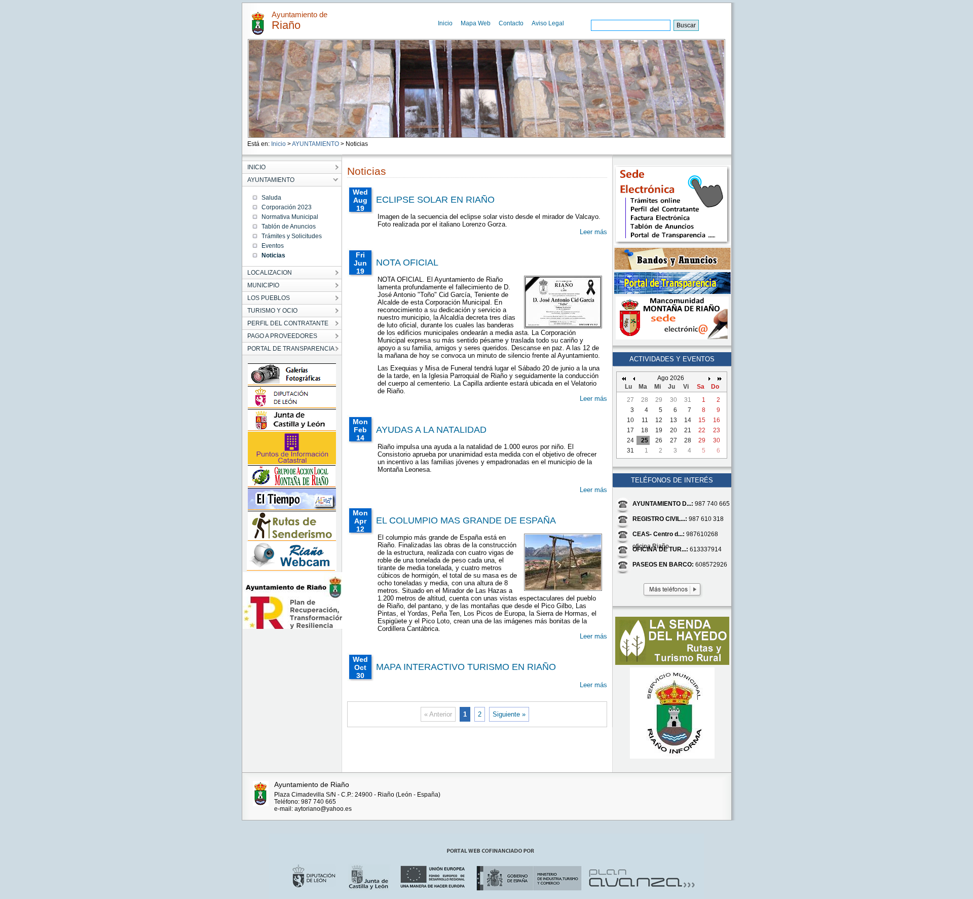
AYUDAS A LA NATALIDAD (431, 430)
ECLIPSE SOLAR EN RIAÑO (435, 200)
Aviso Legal (548, 23)
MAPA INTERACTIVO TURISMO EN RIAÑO (466, 667)
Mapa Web (476, 23)
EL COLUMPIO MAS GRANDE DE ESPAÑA (466, 520)
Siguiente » (509, 714)
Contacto (511, 23)
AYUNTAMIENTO (315, 143)
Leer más (593, 232)
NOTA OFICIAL (407, 262)
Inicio (445, 23)
